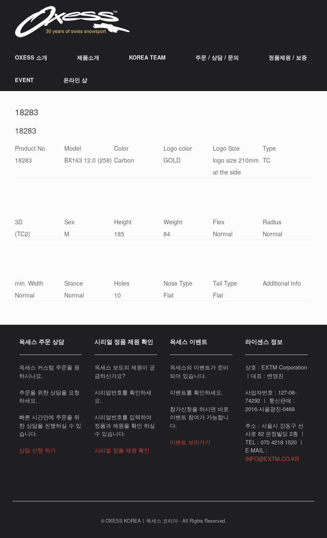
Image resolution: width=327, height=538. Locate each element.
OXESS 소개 (31, 57)
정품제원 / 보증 (288, 57)
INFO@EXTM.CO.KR (272, 459)
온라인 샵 (75, 80)
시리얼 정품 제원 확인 (122, 450)
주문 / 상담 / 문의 (217, 57)
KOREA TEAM (147, 57)
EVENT (24, 80)
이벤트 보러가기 (190, 442)
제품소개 (88, 57)
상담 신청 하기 (37, 450)
